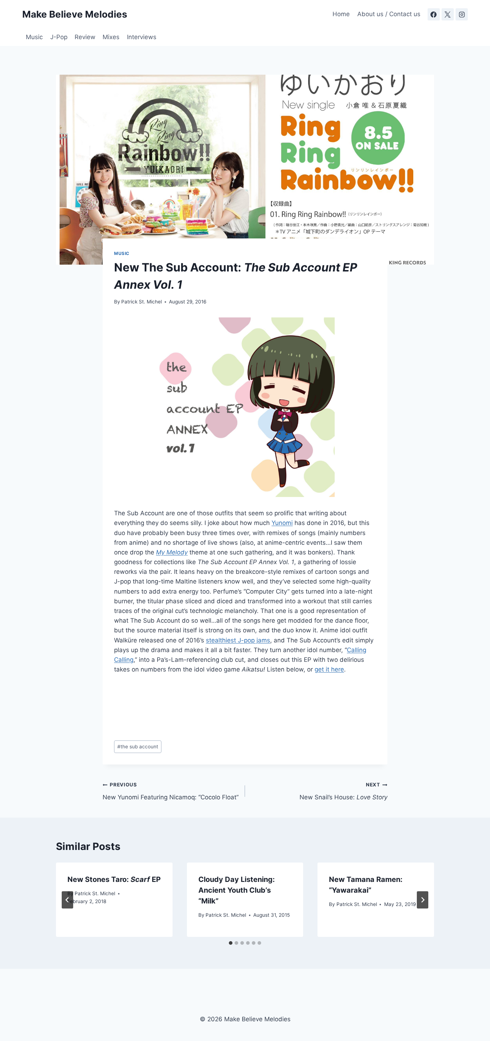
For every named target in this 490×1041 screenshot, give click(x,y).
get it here (329, 669)
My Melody (172, 552)
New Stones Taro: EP (114, 879)
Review (85, 37)
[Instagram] (462, 14)
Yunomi (282, 522)
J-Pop (58, 37)
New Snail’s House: (343, 791)
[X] (448, 14)
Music (34, 37)
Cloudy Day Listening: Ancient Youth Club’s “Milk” (236, 890)
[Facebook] (434, 14)
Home (341, 14)
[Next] (422, 899)
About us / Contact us (388, 14)
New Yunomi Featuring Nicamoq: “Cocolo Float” (171, 791)
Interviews (141, 37)
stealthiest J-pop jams (238, 640)
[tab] (230, 943)
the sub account (137, 746)
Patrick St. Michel (141, 302)
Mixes (111, 37)
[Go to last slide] (67, 899)
